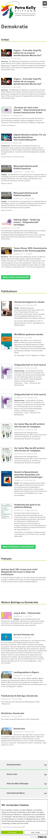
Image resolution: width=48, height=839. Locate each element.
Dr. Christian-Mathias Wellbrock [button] (25, 321)
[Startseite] (18, 9)
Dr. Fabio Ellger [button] (19, 355)
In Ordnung (12, 832)
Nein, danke (35, 832)
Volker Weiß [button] (18, 536)
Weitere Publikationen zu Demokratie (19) (18, 547)
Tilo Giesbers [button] (28, 532)
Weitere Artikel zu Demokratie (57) (16, 277)
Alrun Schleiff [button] (40, 534)
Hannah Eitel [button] (18, 532)
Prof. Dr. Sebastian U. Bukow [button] (35, 355)
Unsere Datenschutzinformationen (12, 827)
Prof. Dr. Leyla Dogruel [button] (34, 323)
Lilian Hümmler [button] (19, 534)
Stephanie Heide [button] (39, 532)
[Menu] (45, 3)
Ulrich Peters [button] (30, 534)
